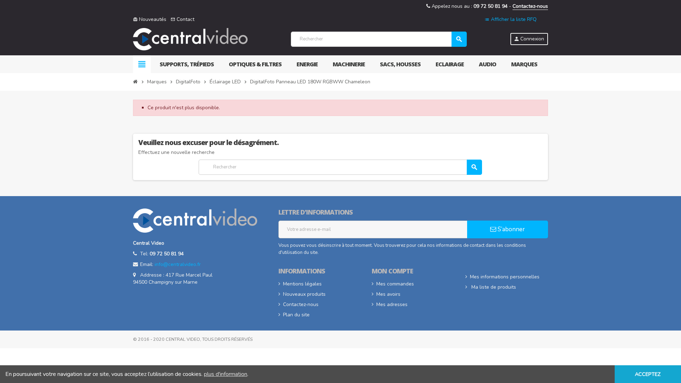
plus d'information (225, 374)
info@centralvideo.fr (178, 264)
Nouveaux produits (304, 294)
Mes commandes (395, 284)
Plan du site (296, 314)
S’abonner (510, 229)
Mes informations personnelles (504, 276)
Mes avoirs (388, 294)
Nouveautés (149, 19)
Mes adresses (392, 304)
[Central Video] (190, 38)
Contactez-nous (530, 6)
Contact (182, 19)
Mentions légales (302, 284)
